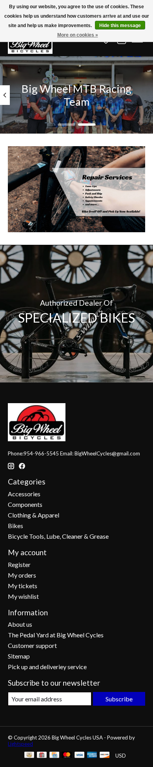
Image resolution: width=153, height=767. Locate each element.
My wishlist (23, 596)
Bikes (15, 525)
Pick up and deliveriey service (47, 666)
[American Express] (92, 755)
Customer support (32, 645)
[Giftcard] (42, 755)
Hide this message (120, 25)
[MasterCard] (67, 755)
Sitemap (19, 656)
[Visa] (80, 755)
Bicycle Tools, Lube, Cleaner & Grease (58, 536)
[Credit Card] (54, 755)
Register (19, 564)
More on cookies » (77, 35)
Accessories (24, 493)
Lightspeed (20, 744)
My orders (22, 575)
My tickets (22, 585)
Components (25, 504)
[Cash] (29, 755)
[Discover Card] (105, 755)
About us (20, 624)
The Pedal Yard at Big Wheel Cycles (56, 635)
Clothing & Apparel (33, 515)
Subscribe (119, 699)
